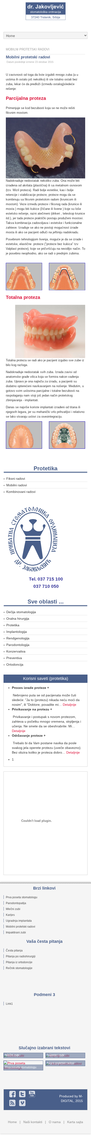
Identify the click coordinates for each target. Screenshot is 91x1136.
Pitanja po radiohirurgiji (20, 956)
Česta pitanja (14, 950)
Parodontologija (17, 645)
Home (12, 1122)
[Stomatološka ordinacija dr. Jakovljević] (45, 11)
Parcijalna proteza (26, 98)
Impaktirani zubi (16, 932)
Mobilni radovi (16, 485)
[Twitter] (22, 1094)
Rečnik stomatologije (19, 968)
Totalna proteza (23, 297)
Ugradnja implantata (19, 920)
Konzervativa (15, 651)
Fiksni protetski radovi (60, 1063)
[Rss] (12, 1103)
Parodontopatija (16, 903)
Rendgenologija (17, 638)
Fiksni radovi (15, 478)
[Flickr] (32, 1094)
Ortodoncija (14, 664)
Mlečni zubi (13, 909)
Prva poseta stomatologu (21, 897)
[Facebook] (12, 1094)
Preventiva (14, 658)
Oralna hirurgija (17, 618)
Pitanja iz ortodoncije (19, 962)
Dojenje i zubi (55, 1055)
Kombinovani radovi (20, 492)
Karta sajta (75, 1122)
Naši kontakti (32, 1122)
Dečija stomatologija (21, 612)
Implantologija (16, 632)
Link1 (9, 1003)
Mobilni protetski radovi (28, 57)
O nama (55, 1122)
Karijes (10, 915)
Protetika (12, 625)
